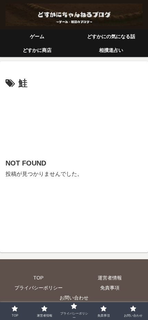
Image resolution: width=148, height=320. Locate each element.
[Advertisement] (74, 121)
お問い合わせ (74, 297)
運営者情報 (110, 278)
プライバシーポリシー (38, 287)
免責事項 (109, 287)
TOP (38, 278)
